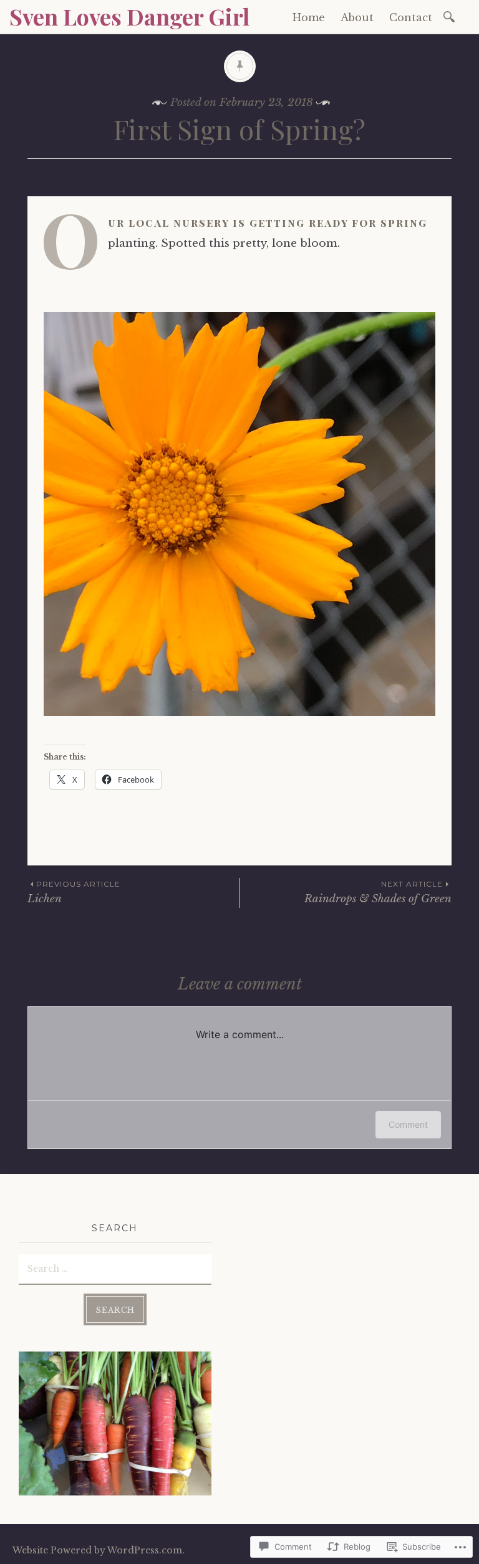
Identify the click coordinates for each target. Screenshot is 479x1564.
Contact (410, 17)
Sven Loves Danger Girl (129, 16)
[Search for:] (451, 16)
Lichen (73, 892)
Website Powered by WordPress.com (97, 1550)
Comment (408, 1124)
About (357, 17)
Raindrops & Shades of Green (378, 892)
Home (309, 17)
